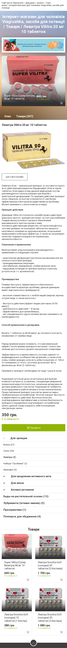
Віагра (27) (8, 444)
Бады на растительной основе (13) (25, 496)
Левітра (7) (9, 457)
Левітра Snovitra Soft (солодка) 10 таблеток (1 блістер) (16, 617)
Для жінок (17, 483)
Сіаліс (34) (8, 451)
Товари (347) (24, 116)
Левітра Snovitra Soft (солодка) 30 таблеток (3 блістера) (50, 617)
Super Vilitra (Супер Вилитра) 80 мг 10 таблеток (15, 565)
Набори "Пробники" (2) (15, 463)
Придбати (35, 428)
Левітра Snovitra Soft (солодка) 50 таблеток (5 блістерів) (50, 565)
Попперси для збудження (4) (22, 516)
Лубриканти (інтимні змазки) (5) (23, 503)
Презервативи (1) (14, 509)
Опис (7, 116)
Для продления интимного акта (31, 476)
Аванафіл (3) (10, 469)
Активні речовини (22, 489)
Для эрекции (18, 438)
